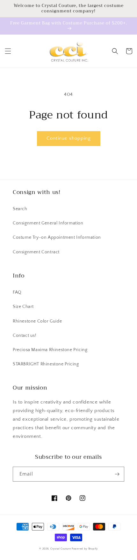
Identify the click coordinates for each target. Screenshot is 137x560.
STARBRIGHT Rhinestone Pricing (46, 364)
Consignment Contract (36, 252)
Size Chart (23, 306)
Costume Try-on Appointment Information (57, 237)
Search (20, 208)
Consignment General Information (48, 223)
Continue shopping (69, 138)
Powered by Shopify (85, 548)
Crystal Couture (61, 548)
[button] (8, 51)
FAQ (17, 292)
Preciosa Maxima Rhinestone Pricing (50, 349)
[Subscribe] (117, 474)
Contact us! (25, 335)
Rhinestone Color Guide (37, 321)
